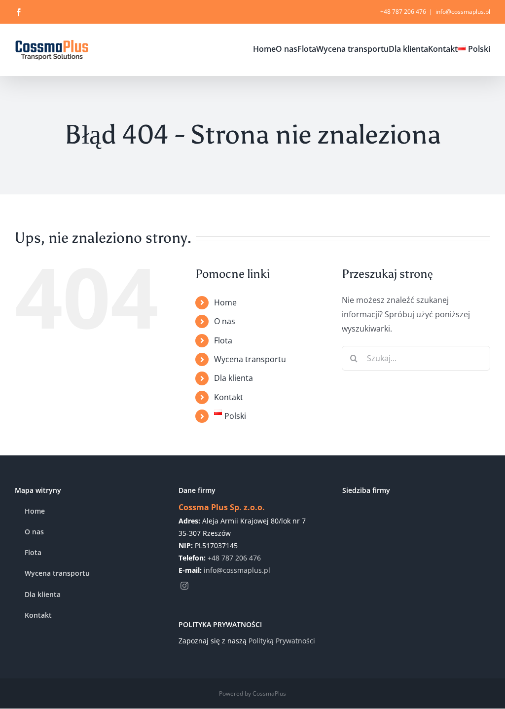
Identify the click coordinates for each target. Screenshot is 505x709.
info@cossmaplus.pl (462, 11)
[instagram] (184, 586)
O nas (224, 321)
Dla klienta (233, 378)
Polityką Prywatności (282, 640)
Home (225, 302)
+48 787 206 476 (234, 557)
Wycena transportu (250, 359)
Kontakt (228, 397)
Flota (223, 340)
